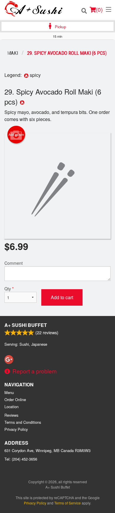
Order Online (15, 399)
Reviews (11, 415)
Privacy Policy (16, 429)
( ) (99, 9)
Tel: (20, 459)
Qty (9, 289)
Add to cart (62, 297)
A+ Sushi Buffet (25, 325)
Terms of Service (67, 502)
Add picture (16, 135)
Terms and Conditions (22, 422)
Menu (9, 392)
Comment (13, 263)
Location (11, 406)
